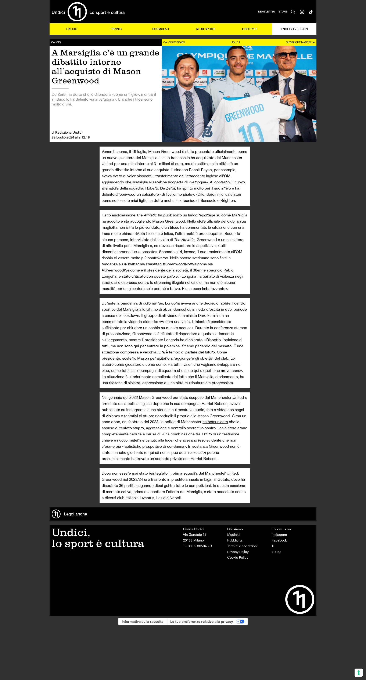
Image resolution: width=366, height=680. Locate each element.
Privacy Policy (238, 552)
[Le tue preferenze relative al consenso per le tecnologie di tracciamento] (359, 673)
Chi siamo (235, 529)
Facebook (279, 540)
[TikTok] (311, 12)
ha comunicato (215, 422)
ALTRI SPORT (205, 29)
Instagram (279, 534)
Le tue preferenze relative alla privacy (201, 621)
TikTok (276, 552)
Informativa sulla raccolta (142, 621)
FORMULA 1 (160, 29)
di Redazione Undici (67, 132)
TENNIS (116, 29)
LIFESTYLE (249, 29)
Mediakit (233, 534)
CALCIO (71, 29)
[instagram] (302, 12)
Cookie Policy (237, 557)
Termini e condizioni (242, 546)
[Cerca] (293, 12)
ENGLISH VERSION (294, 29)
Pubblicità (235, 540)
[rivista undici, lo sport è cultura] (88, 11)
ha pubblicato (170, 215)
